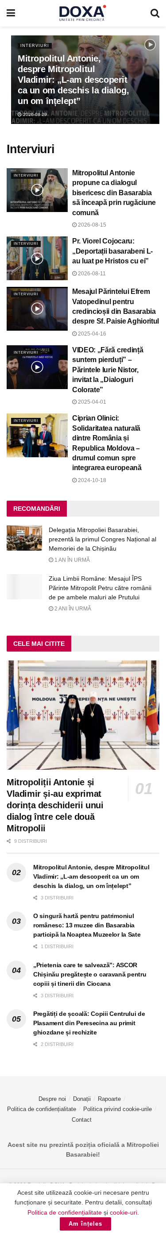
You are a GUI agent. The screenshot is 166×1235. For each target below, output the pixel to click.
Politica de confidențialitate (41, 1109)
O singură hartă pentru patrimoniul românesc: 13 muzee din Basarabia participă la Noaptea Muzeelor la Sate (87, 925)
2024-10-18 (91, 480)
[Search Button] (155, 13)
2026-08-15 (91, 225)
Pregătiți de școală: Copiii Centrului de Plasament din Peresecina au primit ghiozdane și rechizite (89, 1023)
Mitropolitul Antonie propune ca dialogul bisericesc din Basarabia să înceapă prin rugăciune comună (114, 192)
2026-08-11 (91, 273)
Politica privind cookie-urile (117, 1109)
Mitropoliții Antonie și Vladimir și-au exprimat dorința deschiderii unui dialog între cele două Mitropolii (55, 805)
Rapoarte (109, 1099)
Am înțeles (85, 1223)
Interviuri (34, 45)
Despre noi (52, 1099)
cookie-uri (123, 1212)
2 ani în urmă (72, 609)
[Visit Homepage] (83, 13)
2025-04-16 (91, 334)
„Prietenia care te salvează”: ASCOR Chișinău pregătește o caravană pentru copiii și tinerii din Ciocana (90, 974)
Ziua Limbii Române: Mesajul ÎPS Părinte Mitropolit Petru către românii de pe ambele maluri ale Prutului (100, 588)
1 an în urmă (71, 560)
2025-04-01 (91, 402)
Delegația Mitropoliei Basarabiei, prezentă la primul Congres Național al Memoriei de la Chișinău (102, 539)
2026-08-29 (34, 114)
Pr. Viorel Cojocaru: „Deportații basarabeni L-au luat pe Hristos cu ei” (112, 251)
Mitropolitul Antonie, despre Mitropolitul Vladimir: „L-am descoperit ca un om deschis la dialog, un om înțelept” (73, 80)
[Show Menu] (11, 13)
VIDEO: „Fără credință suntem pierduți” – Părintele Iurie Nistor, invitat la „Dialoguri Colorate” (107, 370)
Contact (82, 1119)
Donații (82, 1099)
